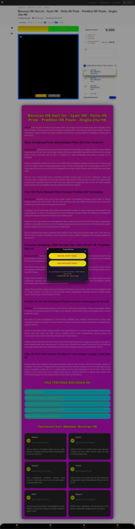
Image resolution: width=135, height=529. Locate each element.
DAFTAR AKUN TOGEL (68, 263)
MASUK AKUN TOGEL (67, 256)
